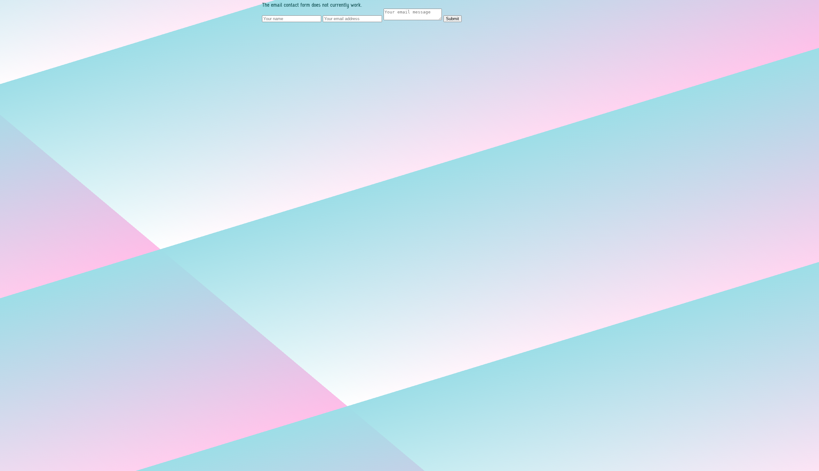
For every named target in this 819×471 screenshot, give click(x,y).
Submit (452, 18)
